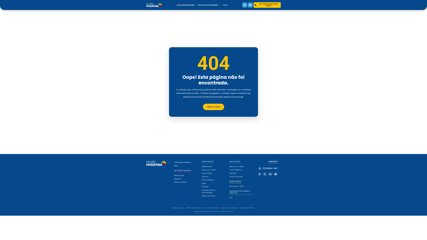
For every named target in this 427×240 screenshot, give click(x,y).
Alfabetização (179, 175)
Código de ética (178, 208)
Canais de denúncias (193, 208)
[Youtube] (275, 174)
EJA (231, 198)
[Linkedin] (270, 174)
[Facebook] (259, 174)
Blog (225, 5)
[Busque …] (244, 5)
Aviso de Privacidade (210, 208)
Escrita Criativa (207, 173)
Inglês (204, 183)
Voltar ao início (213, 107)
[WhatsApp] (260, 168)
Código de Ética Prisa (246, 208)
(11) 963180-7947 (270, 168)
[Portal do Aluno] (250, 5)
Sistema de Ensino (180, 182)
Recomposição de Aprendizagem (208, 191)
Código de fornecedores (228, 208)
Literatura (177, 179)
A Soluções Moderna (185, 5)
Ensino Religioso (208, 180)
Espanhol (205, 176)
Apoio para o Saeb (209, 170)
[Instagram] (265, 174)
